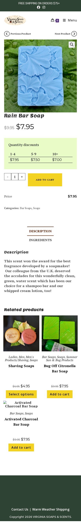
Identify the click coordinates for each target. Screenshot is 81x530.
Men (22, 357)
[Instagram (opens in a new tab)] (43, 7)
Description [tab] (40, 231)
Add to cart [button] (60, 394)
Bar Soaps (26, 208)
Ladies (13, 357)
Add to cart (45, 179)
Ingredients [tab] (40, 240)
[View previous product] (7, 34)
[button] (72, 44)
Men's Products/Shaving (19, 358)
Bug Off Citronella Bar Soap (60, 368)
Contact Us (19, 509)
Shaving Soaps (21, 365)
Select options (21, 394)
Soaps (36, 208)
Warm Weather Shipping (50, 509)
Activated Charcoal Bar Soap (21, 422)
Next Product (62, 33)
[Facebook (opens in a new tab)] (38, 7)
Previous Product (21, 33)
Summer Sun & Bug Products (61, 358)
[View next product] (74, 34)
